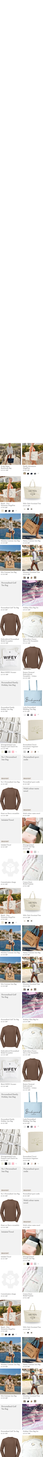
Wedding (4, 1416)
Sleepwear (5, 1426)
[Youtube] (21, 1453)
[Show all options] (38, 30)
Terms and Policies (21, 1449)
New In (4, 1420)
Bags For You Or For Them (10, 1423)
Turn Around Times (8, 1429)
